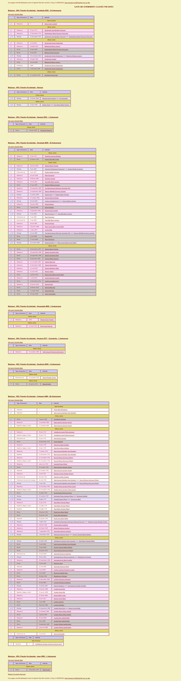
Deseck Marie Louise (60, 595)
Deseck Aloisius (49, 204)
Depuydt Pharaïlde (59, 634)
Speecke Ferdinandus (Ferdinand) (54, 169)
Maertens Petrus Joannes (52, 52)
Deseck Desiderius (59, 585)
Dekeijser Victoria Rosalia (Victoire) (63, 473)
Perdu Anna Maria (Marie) (61, 512)
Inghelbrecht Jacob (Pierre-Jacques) (64, 432)
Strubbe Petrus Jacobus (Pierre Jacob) (65, 486)
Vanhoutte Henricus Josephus (62, 531)
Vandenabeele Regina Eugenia (63, 493)
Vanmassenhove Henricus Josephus (64, 557)
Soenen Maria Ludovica (69, 201)
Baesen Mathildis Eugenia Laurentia (55, 191)
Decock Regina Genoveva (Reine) (63, 457)
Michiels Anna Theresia (84, 557)
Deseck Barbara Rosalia (52, 197)
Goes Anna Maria (76, 499)
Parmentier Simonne (46, 130)
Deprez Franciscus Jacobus (61, 528)
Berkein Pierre (46, 104)
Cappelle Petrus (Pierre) (60, 464)
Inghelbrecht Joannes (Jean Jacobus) (64, 541)
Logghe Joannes (59, 602)
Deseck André (49, 284)
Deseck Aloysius (49, 223)
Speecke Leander (50, 178)
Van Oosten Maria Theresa (61, 104)
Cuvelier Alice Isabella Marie (62, 618)
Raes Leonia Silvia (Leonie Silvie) (54, 226)
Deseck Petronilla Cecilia (52, 159)
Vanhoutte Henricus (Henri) (61, 534)
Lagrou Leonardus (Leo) (52, 201)
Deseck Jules (46, 669)
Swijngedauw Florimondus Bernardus (53, 352)
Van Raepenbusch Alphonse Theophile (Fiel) (57, 188)
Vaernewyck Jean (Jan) (51, 75)
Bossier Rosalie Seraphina (75, 169)
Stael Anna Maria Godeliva (61, 445)
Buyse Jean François (46, 326)
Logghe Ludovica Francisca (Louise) (64, 569)
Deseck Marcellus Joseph (52, 278)
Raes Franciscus (49, 175)
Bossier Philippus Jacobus (52, 185)
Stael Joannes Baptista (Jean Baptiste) (65, 413)
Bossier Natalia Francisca (52, 172)
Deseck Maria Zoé (50, 262)
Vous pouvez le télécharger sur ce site (77, 3)
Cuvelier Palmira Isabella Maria (62, 624)
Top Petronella (63, 98)
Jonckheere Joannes (60, 419)
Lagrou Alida (48, 230)
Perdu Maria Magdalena (60, 409)
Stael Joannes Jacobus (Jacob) (63, 422)
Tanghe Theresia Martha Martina (82, 534)
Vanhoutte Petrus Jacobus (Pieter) (63, 496)
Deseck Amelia (47, 384)
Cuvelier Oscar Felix (59, 589)
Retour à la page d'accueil (16, 674)
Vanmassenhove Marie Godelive (63, 560)
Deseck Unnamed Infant (52, 252)
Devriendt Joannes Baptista (53, 156)
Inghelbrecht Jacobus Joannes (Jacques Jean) (48, 644)
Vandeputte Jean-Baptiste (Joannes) (55, 30)
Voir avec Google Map (15, 14)
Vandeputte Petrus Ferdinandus (54, 43)
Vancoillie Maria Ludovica (52, 181)
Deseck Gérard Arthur (51, 265)
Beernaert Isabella (82, 496)
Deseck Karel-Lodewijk (51, 210)
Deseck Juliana (49, 271)
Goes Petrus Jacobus (60, 438)
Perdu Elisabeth (58, 441)
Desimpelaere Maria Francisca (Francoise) (56, 33)
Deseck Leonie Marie (60, 598)
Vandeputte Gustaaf (50, 59)
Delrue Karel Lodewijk (51, 24)
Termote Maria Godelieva (61, 525)
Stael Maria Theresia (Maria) (62, 502)
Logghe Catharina (59, 605)
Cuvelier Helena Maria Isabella (62, 611)
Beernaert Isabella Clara (61, 573)
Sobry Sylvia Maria (50, 294)
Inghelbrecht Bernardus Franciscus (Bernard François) (69, 521)
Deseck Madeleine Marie (52, 268)
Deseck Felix (48, 194)
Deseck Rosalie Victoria (49, 377)
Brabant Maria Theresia (51, 165)
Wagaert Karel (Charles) (49, 98)
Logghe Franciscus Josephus (62, 579)
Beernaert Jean (58, 563)
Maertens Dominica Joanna (52, 46)
